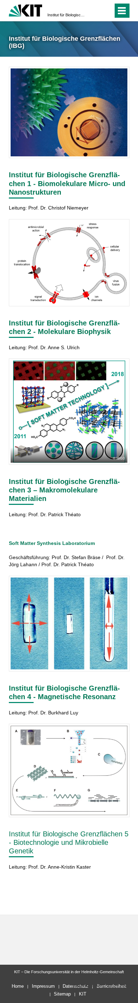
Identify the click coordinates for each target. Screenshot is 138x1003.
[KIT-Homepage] (25, 10)
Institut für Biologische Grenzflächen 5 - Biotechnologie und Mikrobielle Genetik (68, 842)
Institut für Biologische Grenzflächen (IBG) (66, 15)
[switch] (95, 11)
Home (18, 986)
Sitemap (62, 994)
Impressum (43, 986)
